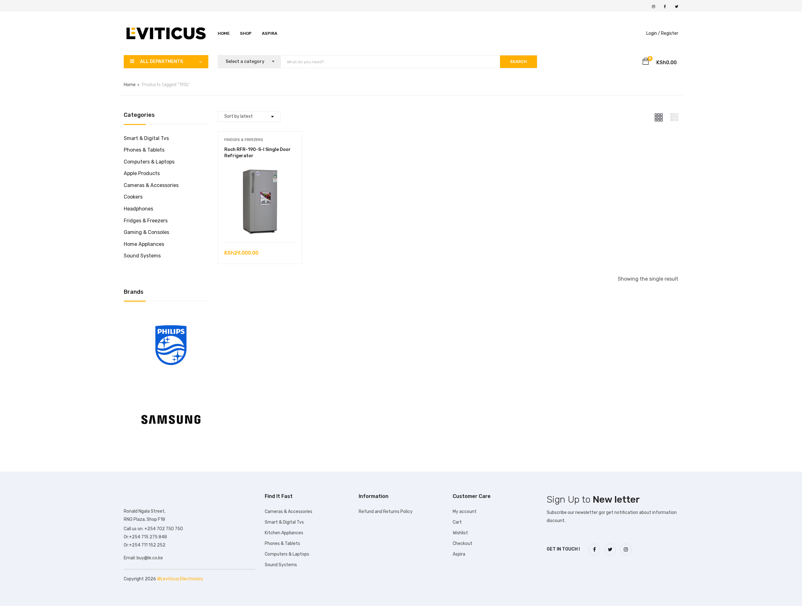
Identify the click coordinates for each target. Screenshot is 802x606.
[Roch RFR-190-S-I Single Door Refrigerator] (260, 169)
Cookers (133, 197)
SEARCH (518, 61)
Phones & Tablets (144, 150)
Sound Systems (142, 256)
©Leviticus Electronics (180, 579)
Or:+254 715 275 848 (145, 537)
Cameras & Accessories (151, 185)
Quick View (260, 226)
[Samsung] (171, 389)
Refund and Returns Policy (386, 511)
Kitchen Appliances (284, 533)
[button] (646, 62)
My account (465, 511)
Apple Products (142, 173)
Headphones (138, 209)
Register (669, 33)
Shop (246, 33)
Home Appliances (144, 244)
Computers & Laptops (149, 162)
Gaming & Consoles (146, 232)
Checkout (462, 543)
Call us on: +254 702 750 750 (153, 528)
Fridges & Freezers (146, 221)
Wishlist (460, 533)
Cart (457, 522)
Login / (653, 33)
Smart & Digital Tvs (146, 138)
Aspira (269, 33)
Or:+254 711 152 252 (144, 545)
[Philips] (171, 315)
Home (224, 33)
